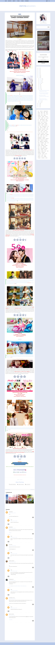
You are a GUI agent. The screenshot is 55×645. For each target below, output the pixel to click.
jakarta (44, 131)
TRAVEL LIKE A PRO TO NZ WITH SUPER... (19, 502)
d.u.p (38, 119)
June (39, 85)
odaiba (38, 142)
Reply (33, 517)
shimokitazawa (42, 148)
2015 (39, 103)
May (39, 86)
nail (38, 141)
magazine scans (40, 137)
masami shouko (40, 138)
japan (47, 131)
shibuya (39, 148)
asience (42, 112)
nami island (41, 141)
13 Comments (24, 19)
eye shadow (39, 123)
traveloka (39, 156)
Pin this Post (28, 484)
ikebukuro (39, 130)
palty (48, 142)
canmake (43, 116)
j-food (38, 131)
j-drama (19, 479)
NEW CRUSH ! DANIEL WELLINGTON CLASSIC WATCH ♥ (44, 96)
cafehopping (39, 116)
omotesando (42, 142)
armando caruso (46, 111)
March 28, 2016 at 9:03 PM (12, 598)
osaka (45, 142)
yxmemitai (10, 619)
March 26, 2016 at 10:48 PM (14, 590)
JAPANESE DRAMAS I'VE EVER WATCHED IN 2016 (42, 47)
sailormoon (42, 145)
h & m (48, 126)
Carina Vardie (11, 560)
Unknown (11, 511)
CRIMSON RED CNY (41, 36)
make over (44, 137)
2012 (39, 106)
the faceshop (39, 153)
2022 (39, 70)
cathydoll (46, 116)
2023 (39, 69)
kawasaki (47, 134)
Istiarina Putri (12, 597)
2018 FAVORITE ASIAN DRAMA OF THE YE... (28, 502)
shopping (42, 149)
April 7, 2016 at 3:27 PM (12, 615)
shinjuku (46, 148)
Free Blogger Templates (17, 643)
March (40, 89)
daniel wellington (42, 119)
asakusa (39, 112)
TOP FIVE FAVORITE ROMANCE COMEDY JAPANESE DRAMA (41, 33)
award (47, 112)
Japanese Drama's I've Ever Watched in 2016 (19, 462)
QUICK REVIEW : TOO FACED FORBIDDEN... (10, 502)
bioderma (39, 115)
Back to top (47, 643)
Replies (9, 518)
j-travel (41, 131)
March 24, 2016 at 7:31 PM (14, 537)
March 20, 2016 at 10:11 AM (12, 545)
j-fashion (45, 130)
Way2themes (12, 643)
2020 (39, 72)
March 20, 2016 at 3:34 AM (12, 528)
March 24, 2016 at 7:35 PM (14, 553)
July (39, 84)
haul (47, 127)
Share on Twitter (21, 484)
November (40, 79)
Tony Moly (41, 111)
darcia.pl (10, 532)
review (21, 479)
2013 (39, 105)
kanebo (39, 134)
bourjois (45, 115)
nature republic (46, 141)
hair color (41, 127)
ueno (42, 156)
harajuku (45, 127)
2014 (39, 104)
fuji (38, 126)
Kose (38, 111)
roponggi (39, 145)
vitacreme (45, 156)
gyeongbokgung (44, 126)
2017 (39, 76)
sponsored (39, 152)
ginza (40, 126)
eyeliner (46, 123)
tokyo (46, 153)
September (40, 82)
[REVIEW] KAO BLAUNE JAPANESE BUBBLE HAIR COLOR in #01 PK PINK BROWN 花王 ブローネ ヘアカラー (43, 43)
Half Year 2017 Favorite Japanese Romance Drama (19, 463)
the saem (43, 153)
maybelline (47, 138)
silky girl (45, 149)
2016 (39, 77)
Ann (11, 519)
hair (38, 127)
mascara (44, 138)
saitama (46, 145)
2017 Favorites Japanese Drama (20, 464)
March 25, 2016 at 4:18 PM (12, 580)
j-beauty (42, 130)
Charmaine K (11, 579)
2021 (39, 71)
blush (42, 115)
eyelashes (43, 123)
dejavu (46, 119)
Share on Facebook (13, 484)
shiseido (39, 149)
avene (44, 112)
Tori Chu (10, 544)
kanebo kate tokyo (43, 134)
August (40, 83)
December (40, 78)
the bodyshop (43, 152)
